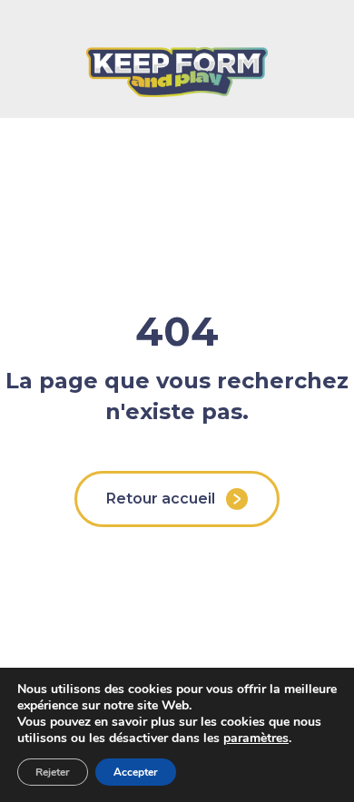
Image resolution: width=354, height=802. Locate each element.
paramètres (256, 738)
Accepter (135, 772)
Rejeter (52, 772)
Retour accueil (160, 498)
